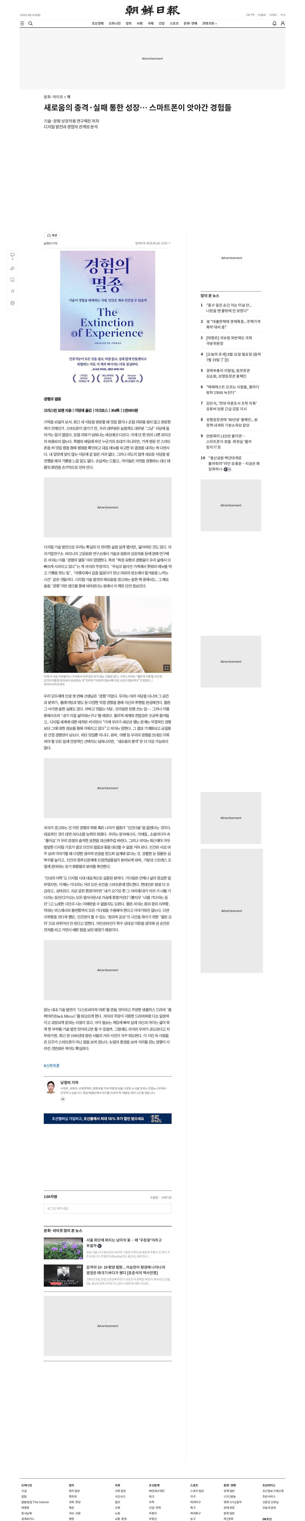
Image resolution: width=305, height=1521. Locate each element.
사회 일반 (120, 1491)
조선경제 (154, 1485)
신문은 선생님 (270, 1502)
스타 (226, 1496)
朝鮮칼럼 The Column (35, 1502)
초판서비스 (269, 1496)
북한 (71, 1508)
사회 (117, 1485)
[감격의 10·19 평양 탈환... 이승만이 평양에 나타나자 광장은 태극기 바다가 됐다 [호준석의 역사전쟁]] (63, 1275)
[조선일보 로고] (152, 9)
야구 (192, 1496)
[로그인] (282, 23)
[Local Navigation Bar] (22, 23)
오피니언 (26, 1485)
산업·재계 (155, 1508)
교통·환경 (121, 1519)
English (262, 14)
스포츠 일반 (197, 1491)
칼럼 (24, 1496)
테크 (151, 1496)
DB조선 (267, 1519)
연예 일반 (229, 1491)
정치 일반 (74, 1491)
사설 (24, 1491)
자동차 (153, 1513)
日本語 (273, 14)
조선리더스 (269, 1485)
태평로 (25, 1508)
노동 (117, 1513)
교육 (117, 1508)
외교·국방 (75, 1513)
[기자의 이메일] (62, 1100)
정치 (71, 1485)
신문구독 (250, 14)
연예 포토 (229, 1508)
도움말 (154, 1197)
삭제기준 (166, 1197)
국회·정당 (75, 1502)
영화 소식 (229, 1502)
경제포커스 (27, 1519)
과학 (151, 1502)
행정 (71, 1519)
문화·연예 (230, 1485)
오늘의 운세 (269, 1508)
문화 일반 (229, 1513)
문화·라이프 (53, 97)
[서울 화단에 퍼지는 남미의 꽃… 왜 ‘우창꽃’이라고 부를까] (63, 1248)
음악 (239, 1502)
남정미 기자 (50, 243)
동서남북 (26, 1513)
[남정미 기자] (51, 1087)
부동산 (153, 1519)
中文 (283, 14)
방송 (233, 1496)
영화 (230, 1519)
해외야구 (195, 1502)
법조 (117, 1502)
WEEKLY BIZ (157, 1491)
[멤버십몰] (108, 1118)
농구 (192, 1519)
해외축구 (195, 1513)
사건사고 (120, 1496)
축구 (192, 1508)
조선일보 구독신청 (273, 1491)
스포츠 (194, 1485)
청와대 (73, 1496)
